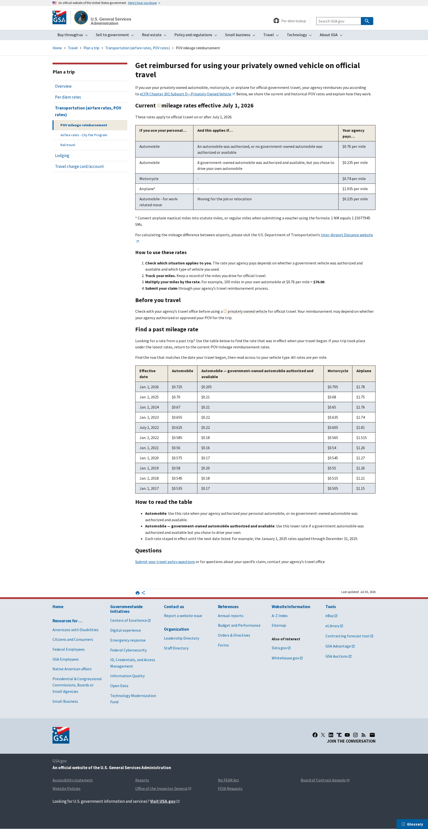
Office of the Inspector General (161, 788)
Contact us (174, 606)
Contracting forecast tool (347, 635)
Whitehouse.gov (285, 657)
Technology (301, 36)
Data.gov (279, 647)
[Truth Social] (339, 734)
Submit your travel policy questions (165, 561)
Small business (241, 36)
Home (57, 48)
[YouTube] (347, 734)
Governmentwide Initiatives (126, 609)
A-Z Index (280, 615)
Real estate (155, 36)
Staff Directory (176, 648)
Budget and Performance (239, 625)
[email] (372, 734)
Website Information (291, 606)
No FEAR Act (228, 779)
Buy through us (74, 36)
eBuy (329, 615)
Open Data (119, 685)
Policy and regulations (197, 36)
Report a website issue (183, 615)
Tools (330, 606)
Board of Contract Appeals (323, 779)
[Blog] (363, 734)
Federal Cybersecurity (128, 650)
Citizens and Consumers (73, 639)
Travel (272, 36)
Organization (176, 629)
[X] (323, 734)
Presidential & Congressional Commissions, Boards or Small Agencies (77, 685)
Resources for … (67, 620)
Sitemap (279, 625)
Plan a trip (91, 48)
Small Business (65, 701)
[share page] (143, 593)
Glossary (415, 824)
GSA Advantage (338, 646)
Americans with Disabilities (76, 629)
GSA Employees (66, 659)
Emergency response (128, 640)
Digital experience (125, 630)
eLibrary (332, 625)
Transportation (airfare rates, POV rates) (137, 48)
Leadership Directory (181, 638)
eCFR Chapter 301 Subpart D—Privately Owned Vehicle (185, 93)
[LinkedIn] (330, 734)
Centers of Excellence (128, 620)
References (228, 606)
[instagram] (355, 734)
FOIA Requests (230, 788)
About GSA (333, 36)
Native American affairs (72, 668)
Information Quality (127, 675)
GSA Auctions (336, 656)
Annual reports (230, 615)
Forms (223, 645)
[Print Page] (137, 593)
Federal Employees (69, 649)
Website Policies (66, 788)
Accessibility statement (73, 779)
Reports (142, 779)
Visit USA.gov (163, 801)
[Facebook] (315, 734)
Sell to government (116, 36)
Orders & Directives (234, 635)
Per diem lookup (293, 21)
